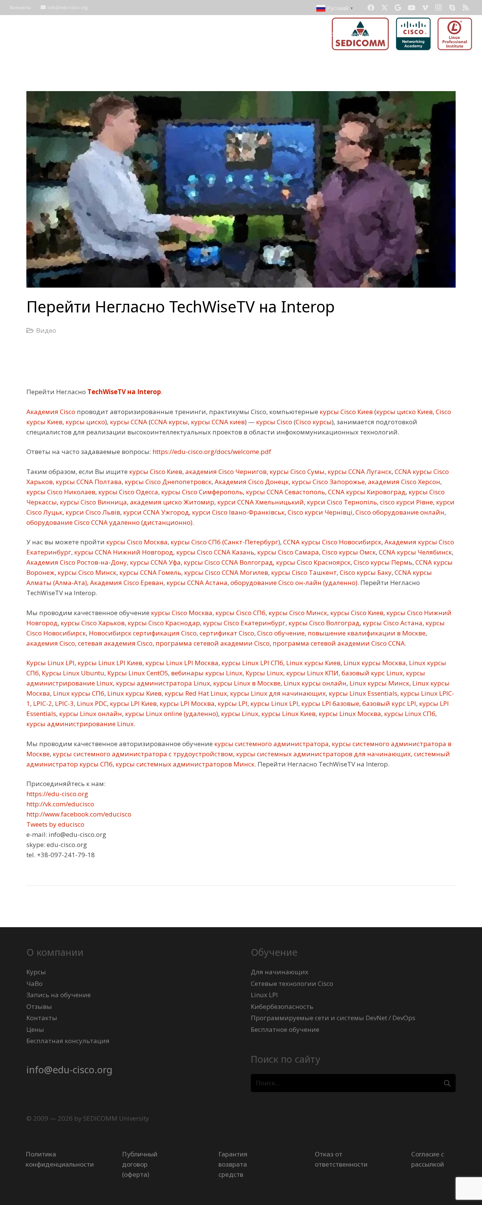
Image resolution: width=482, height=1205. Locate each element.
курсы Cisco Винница (92, 502)
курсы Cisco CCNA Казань (214, 552)
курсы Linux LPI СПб (251, 662)
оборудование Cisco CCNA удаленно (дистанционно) (109, 522)
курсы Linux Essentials (362, 693)
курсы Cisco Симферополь (201, 491)
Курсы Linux (263, 673)
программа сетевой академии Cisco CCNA (338, 643)
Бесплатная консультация (68, 1040)
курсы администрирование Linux (80, 723)
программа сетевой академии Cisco (212, 643)
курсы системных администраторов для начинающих (323, 754)
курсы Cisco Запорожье (327, 481)
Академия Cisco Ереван (125, 582)
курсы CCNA (127, 421)
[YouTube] (411, 7)
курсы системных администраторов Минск (184, 764)
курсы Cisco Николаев (60, 491)
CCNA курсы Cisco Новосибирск (331, 542)
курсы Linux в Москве (246, 683)
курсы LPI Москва (186, 703)
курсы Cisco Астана (392, 622)
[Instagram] (438, 7)
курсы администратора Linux (162, 683)
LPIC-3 (63, 703)
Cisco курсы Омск (348, 552)
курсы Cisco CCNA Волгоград (227, 562)
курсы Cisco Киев (345, 411)
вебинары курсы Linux (206, 673)
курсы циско (84, 421)
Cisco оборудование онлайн (399, 512)
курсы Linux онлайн (90, 713)
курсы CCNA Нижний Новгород (123, 552)
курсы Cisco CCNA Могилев (225, 572)
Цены (35, 1029)
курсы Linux (239, 713)
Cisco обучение (280, 633)
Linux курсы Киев (312, 662)
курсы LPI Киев (132, 703)
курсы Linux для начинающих (277, 693)
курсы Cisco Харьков (92, 622)
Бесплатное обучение (285, 1029)
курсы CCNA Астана (196, 582)
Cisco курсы (314, 421)
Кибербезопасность (282, 1006)
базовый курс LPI (388, 703)
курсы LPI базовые (329, 703)
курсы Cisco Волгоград (323, 622)
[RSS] (466, 7)
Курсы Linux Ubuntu (72, 673)
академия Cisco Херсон (403, 481)
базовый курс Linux (371, 673)
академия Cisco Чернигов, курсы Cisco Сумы (254, 471)
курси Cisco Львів (92, 512)
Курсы (36, 971)
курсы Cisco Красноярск (313, 562)
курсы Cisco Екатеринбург (243, 622)
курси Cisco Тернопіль (341, 502)
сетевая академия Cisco (114, 643)
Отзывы (39, 1006)
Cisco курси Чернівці (319, 512)
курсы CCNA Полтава (88, 481)
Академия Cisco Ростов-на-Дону (76, 562)
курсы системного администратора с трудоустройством (142, 754)
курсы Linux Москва (349, 713)
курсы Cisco (273, 421)
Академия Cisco (50, 411)
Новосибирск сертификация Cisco (142, 633)
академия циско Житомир (171, 502)
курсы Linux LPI (273, 703)
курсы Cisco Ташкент (303, 572)
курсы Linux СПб (409, 713)
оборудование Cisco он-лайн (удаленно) (293, 582)
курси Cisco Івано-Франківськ (238, 512)
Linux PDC (91, 703)
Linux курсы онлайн (314, 683)
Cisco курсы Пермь (382, 562)
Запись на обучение (58, 994)
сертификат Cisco (226, 633)
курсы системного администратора (271, 743)
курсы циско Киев (404, 411)
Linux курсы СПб (78, 693)
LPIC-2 (42, 703)
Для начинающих (279, 971)
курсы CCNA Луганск (359, 471)
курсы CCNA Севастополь (284, 491)
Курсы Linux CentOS (137, 673)
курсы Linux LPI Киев (109, 662)
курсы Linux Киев (288, 713)
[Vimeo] (425, 7)
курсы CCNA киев (217, 421)
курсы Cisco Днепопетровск (167, 481)
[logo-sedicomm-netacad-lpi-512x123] (402, 34)
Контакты (41, 1017)
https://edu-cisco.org (57, 793)
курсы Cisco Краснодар (163, 622)
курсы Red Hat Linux (195, 693)
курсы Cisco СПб (239, 612)
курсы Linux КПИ (312, 673)
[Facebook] (371, 7)
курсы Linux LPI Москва (181, 662)
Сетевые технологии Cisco (292, 983)
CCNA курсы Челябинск (414, 552)
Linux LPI (264, 994)
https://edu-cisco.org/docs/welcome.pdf (211, 451)
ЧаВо (34, 983)
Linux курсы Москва (374, 662)
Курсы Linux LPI (50, 662)
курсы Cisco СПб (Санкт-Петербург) (224, 542)
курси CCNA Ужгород (155, 512)
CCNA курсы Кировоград (366, 491)
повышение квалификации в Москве (366, 633)
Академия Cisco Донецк (251, 481)
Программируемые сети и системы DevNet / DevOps (333, 1017)
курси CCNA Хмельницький (260, 502)
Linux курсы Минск (378, 683)
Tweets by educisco (55, 824)
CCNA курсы (169, 421)
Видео (46, 330)
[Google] (398, 7)
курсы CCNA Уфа (154, 562)
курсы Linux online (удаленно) (171, 713)
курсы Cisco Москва (136, 542)
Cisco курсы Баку (365, 572)
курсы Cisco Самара (287, 552)
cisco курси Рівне (405, 502)
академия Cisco (50, 643)
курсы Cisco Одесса (127, 491)
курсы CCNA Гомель (149, 572)
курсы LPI (231, 703)
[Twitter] (384, 7)
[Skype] (452, 7)
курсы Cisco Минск (86, 572)
